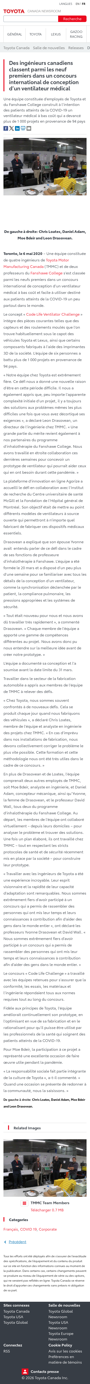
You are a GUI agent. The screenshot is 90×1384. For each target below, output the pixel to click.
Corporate (48, 1229)
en (77, 4)
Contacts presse (45, 1371)
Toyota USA (13, 1316)
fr (83, 4)
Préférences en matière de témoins (65, 1359)
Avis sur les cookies (65, 1350)
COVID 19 (28, 1229)
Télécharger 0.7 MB (47, 1209)
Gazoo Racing (76, 34)
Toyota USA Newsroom (58, 1324)
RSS (6, 1350)
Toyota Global (15, 1322)
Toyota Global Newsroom (60, 1313)
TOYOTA (36, 34)
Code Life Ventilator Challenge (53, 314)
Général (14, 34)
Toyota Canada (16, 1311)
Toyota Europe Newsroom (60, 1335)
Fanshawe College (46, 272)
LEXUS (56, 34)
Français (10, 1229)
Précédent (17, 1241)
